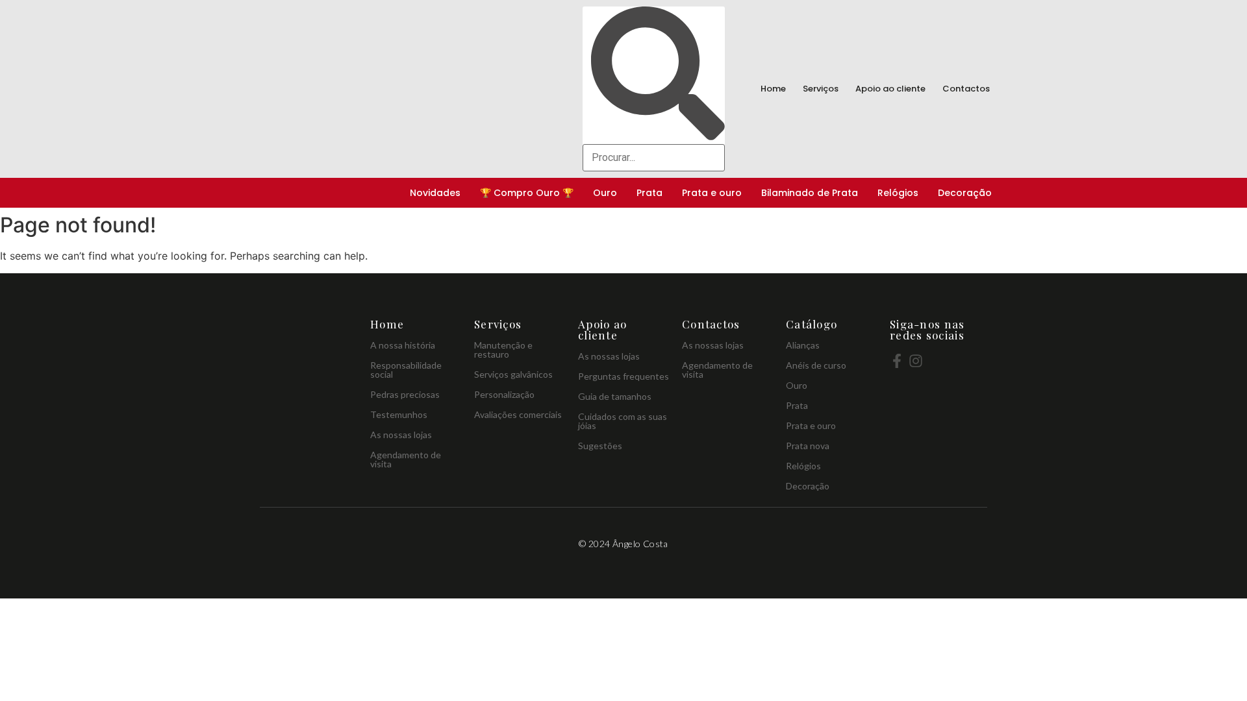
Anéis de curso (816, 365)
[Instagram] (916, 361)
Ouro (605, 192)
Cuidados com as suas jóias (622, 421)
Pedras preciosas (405, 394)
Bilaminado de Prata (809, 192)
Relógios (897, 192)
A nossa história (402, 344)
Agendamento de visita (405, 459)
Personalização (504, 394)
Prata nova (807, 445)
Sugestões (600, 445)
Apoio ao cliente (890, 88)
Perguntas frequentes (623, 376)
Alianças (803, 344)
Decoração (965, 192)
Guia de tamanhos (614, 396)
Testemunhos (398, 414)
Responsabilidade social (406, 370)
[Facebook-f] (897, 361)
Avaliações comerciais (518, 414)
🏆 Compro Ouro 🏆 (526, 192)
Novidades (435, 192)
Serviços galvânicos (513, 374)
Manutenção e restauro (503, 349)
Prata (649, 192)
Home (773, 88)
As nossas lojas (401, 434)
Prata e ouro (712, 192)
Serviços (820, 88)
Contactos (966, 88)
